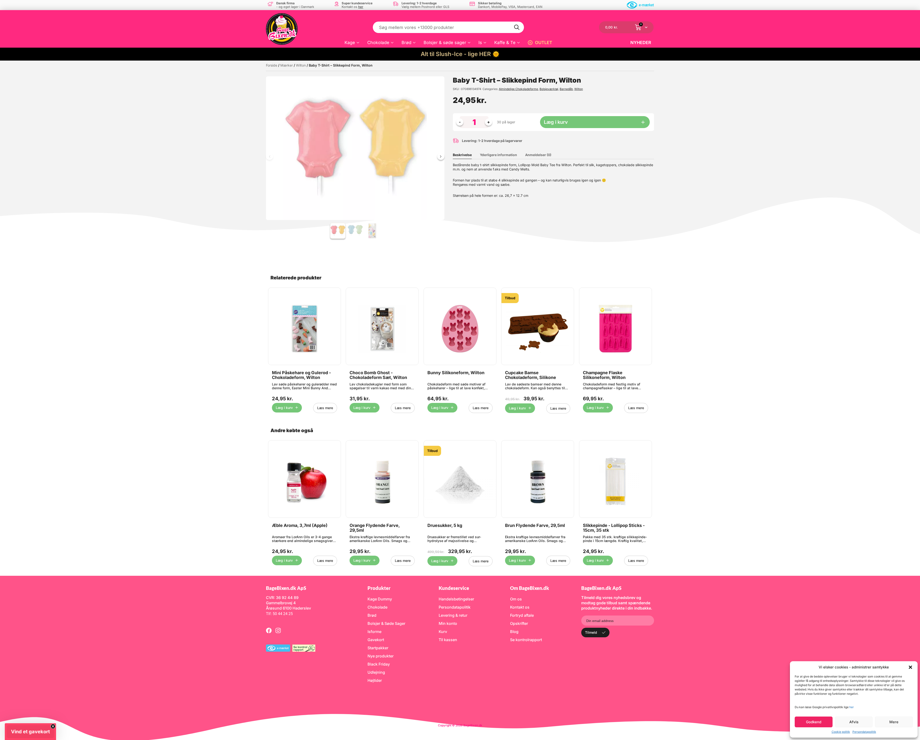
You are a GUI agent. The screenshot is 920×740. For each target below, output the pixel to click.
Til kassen (448, 639)
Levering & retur (453, 615)
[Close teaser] (53, 726)
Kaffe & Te (505, 42)
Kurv (443, 631)
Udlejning (376, 672)
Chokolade (378, 42)
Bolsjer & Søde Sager (386, 623)
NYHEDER (640, 42)
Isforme (374, 631)
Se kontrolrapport (526, 639)
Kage (350, 42)
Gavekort (376, 639)
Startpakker (378, 647)
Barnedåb (566, 89)
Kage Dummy (380, 599)
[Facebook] (269, 630)
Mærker (286, 65)
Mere (893, 722)
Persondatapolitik (864, 732)
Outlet (543, 42)
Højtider (375, 680)
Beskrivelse (462, 155)
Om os (516, 599)
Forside (271, 65)
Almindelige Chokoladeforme (518, 89)
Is (480, 42)
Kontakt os (519, 607)
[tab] (466, 155)
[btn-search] (517, 27)
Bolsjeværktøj (549, 89)
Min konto (448, 623)
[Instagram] (278, 630)
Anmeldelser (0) (538, 155)
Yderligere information (498, 155)
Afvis (853, 722)
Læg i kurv (556, 122)
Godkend (813, 722)
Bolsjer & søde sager (445, 42)
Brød (406, 42)
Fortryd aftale (522, 615)
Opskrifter (519, 623)
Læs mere (325, 408)
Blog (514, 631)
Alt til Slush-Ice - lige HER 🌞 (460, 54)
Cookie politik (841, 732)
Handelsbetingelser (456, 599)
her (851, 707)
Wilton (301, 65)
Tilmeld (591, 632)
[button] (910, 667)
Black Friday (379, 664)
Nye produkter (381, 656)
